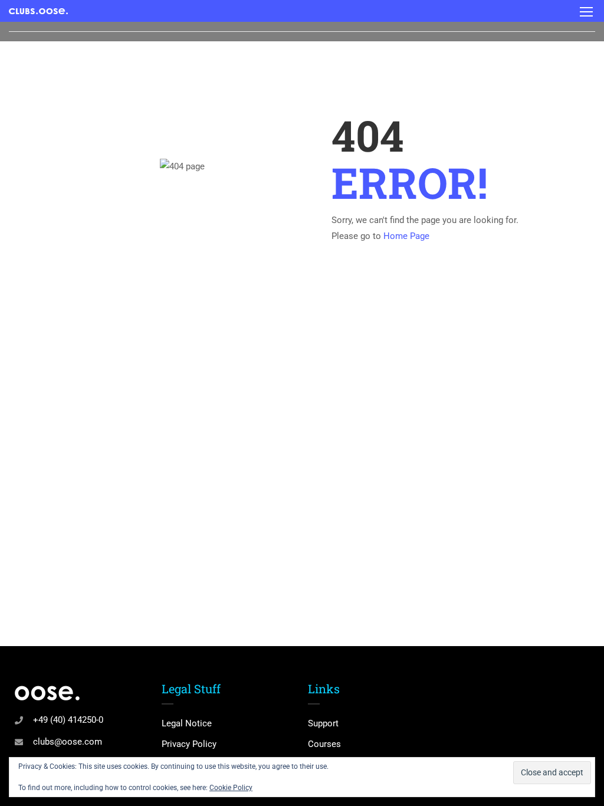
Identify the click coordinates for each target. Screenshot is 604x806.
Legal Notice (187, 723)
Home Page (406, 236)
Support (323, 723)
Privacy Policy (189, 744)
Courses (324, 744)
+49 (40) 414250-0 (68, 720)
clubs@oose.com (67, 741)
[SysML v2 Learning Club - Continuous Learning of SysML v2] (38, 11)
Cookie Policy (230, 788)
